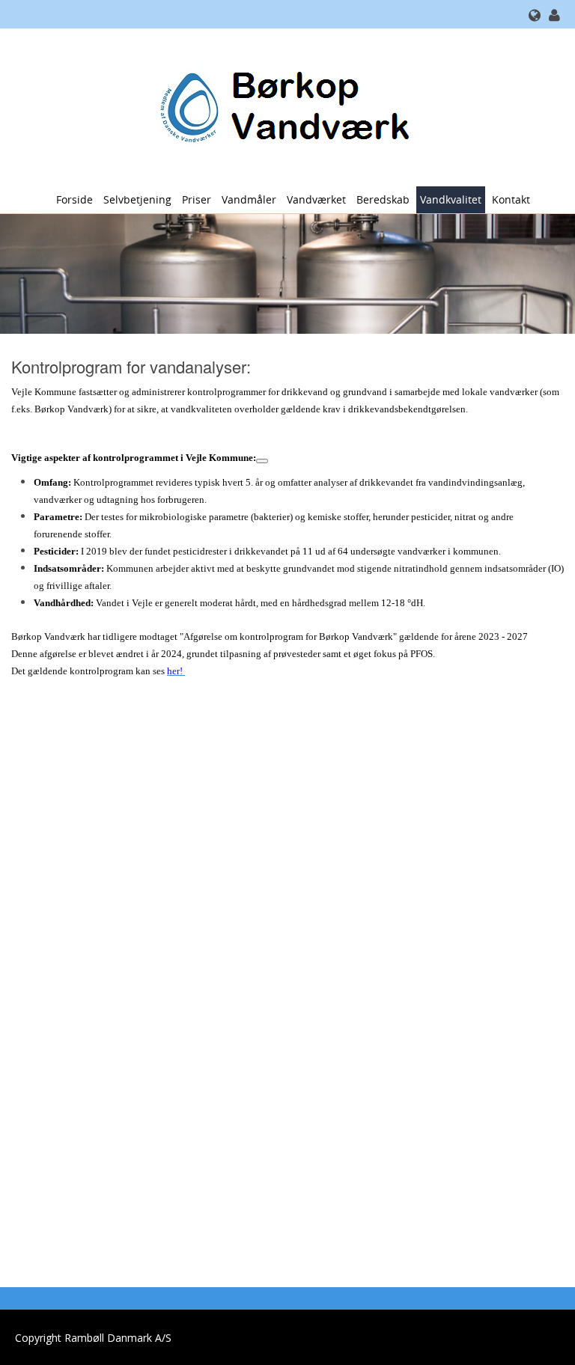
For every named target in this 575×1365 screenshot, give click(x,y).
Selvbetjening (137, 199)
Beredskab (383, 199)
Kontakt (511, 199)
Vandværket (316, 199)
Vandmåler (249, 199)
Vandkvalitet (450, 199)
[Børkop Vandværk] (282, 106)
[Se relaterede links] (262, 461)
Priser (196, 199)
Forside (74, 199)
